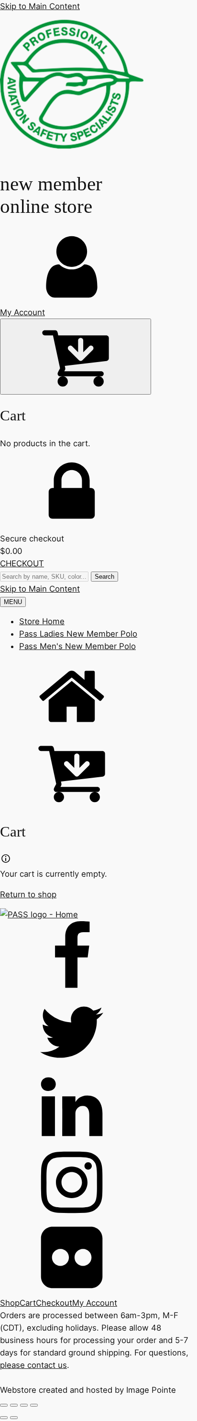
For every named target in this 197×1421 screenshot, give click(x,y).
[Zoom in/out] (4, 1405)
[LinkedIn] (98, 1108)
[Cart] (75, 357)
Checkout (54, 1303)
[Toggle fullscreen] (14, 1405)
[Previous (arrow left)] (4, 1417)
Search (104, 576)
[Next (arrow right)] (14, 1417)
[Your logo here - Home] (71, 153)
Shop (10, 1303)
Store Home (42, 621)
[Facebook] (98, 958)
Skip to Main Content (40, 6)
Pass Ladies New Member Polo (78, 634)
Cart (28, 1303)
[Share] (24, 1405)
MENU (13, 602)
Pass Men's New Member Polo (77, 646)
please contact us (33, 1365)
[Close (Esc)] (34, 1405)
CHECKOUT (22, 563)
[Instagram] (98, 1184)
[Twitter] (98, 1033)
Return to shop (28, 894)
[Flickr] (98, 1259)
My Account (94, 1303)
